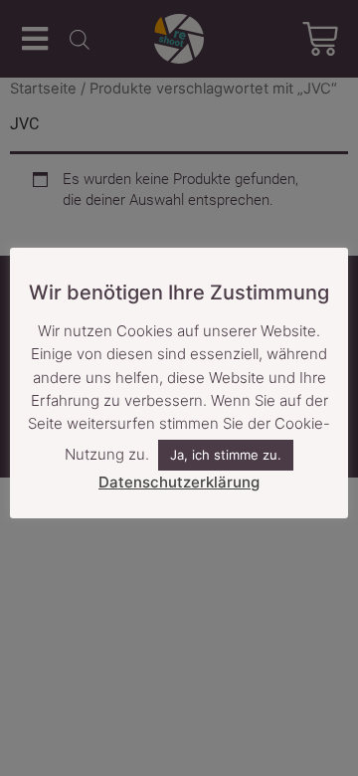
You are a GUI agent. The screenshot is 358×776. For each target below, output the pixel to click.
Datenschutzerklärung (179, 482)
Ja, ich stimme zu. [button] (225, 455)
